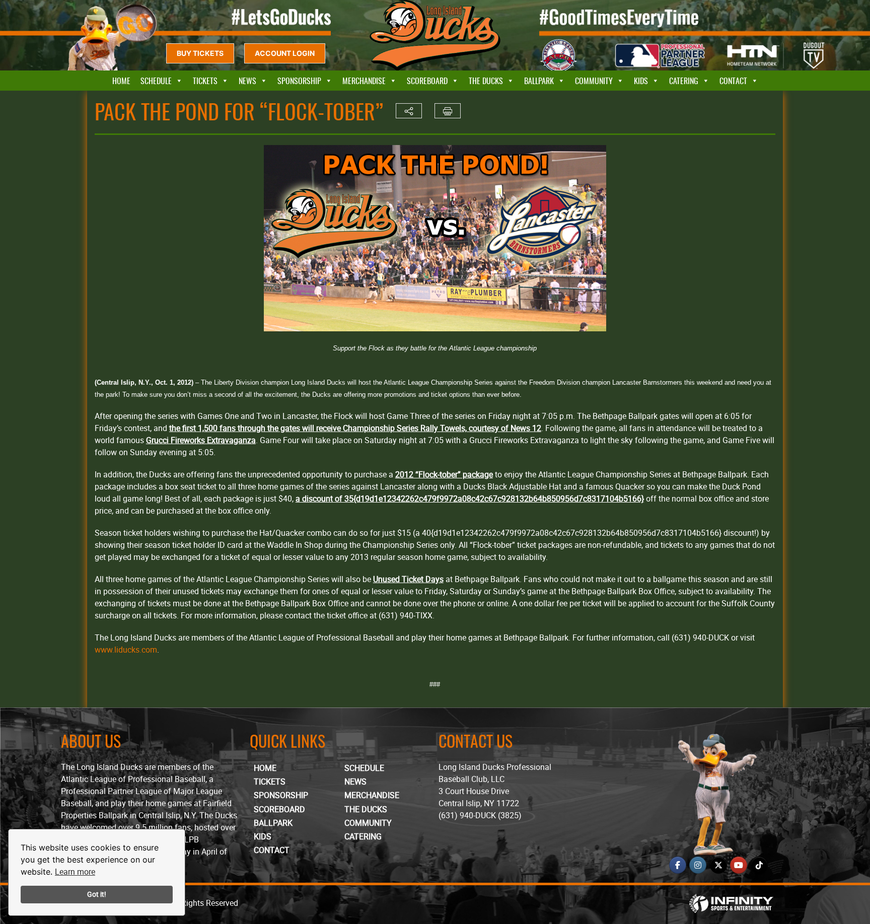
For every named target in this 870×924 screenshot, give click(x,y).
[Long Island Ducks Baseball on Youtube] (738, 865)
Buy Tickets (200, 53)
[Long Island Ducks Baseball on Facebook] (677, 865)
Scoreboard (427, 81)
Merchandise (364, 81)
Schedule (156, 81)
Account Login (285, 53)
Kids (641, 81)
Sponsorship (299, 81)
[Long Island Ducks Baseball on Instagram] (697, 865)
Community (594, 81)
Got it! (96, 894)
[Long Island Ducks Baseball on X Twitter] (718, 865)
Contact (733, 81)
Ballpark (539, 81)
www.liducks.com (126, 649)
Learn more (75, 871)
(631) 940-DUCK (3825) (480, 815)
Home (121, 81)
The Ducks (486, 81)
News (247, 81)
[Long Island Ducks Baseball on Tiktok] (759, 865)
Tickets (205, 81)
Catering (683, 81)
